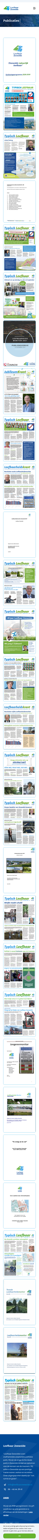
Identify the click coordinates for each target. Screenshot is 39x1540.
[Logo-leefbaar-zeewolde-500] (11, 6)
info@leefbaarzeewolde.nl (20, 1484)
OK (19, 1536)
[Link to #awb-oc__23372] (34, 8)
